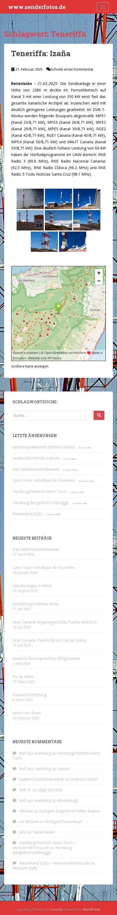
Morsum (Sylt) (25, 867)
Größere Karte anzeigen (29, 366)
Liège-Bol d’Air (50, 789)
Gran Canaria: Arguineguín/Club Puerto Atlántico (55, 622)
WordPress (91, 909)
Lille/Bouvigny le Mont (32, 585)
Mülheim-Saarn (84, 779)
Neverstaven (44, 832)
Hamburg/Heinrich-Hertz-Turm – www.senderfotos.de (44, 845)
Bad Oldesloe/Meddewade (36, 469)
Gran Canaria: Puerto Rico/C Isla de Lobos (50, 640)
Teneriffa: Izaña (40, 53)
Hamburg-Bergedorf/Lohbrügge (41, 502)
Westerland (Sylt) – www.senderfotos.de (54, 863)
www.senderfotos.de (37, 6)
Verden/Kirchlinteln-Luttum (36, 458)
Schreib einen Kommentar (72, 69)
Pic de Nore (23, 676)
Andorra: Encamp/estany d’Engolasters (46, 658)
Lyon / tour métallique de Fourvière (44, 480)
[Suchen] (99, 415)
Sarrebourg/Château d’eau (36, 603)
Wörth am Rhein (27, 712)
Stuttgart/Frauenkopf (63, 821)
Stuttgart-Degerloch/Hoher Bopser (69, 810)
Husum (63, 768)
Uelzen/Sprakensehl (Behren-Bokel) (44, 446)
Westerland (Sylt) (27, 513)
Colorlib (56, 909)
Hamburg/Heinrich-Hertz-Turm (39, 491)
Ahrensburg (67, 800)
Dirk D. (25, 789)
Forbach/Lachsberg (30, 694)
